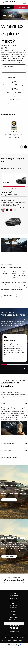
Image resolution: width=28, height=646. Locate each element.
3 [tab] (15, 188)
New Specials (13, 613)
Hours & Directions (13, 601)
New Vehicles (13, 610)
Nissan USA (13, 605)
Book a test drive (13, 104)
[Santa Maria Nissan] (8, 1)
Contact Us (4, 636)
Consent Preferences (12, 644)
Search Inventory (9, 66)
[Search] (2, 623)
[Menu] (24, 3)
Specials (13, 616)
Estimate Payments (10, 71)
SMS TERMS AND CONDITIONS (17, 639)
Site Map (6, 637)
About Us (13, 598)
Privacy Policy (22, 636)
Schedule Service (13, 619)
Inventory (13, 608)
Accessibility (12, 636)
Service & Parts (13, 617)
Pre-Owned (13, 611)
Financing (13, 603)
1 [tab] (12, 188)
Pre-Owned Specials (13, 614)
